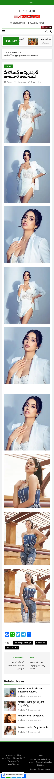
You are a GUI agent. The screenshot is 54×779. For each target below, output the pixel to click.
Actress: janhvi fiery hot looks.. (34, 727)
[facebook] (19, 11)
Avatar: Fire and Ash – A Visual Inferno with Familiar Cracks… (40, 762)
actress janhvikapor (23, 642)
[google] (30, 11)
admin (9, 82)
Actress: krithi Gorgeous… (31, 715)
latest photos (12, 647)
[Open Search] (46, 31)
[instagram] (23, 11)
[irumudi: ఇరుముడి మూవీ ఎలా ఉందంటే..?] (29, 43)
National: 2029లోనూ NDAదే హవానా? (27, 2)
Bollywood (41, 642)
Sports (33, 769)
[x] (26, 11)
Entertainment (44, 769)
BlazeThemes (13, 764)
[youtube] (34, 11)
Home (40, 755)
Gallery (8, 66)
